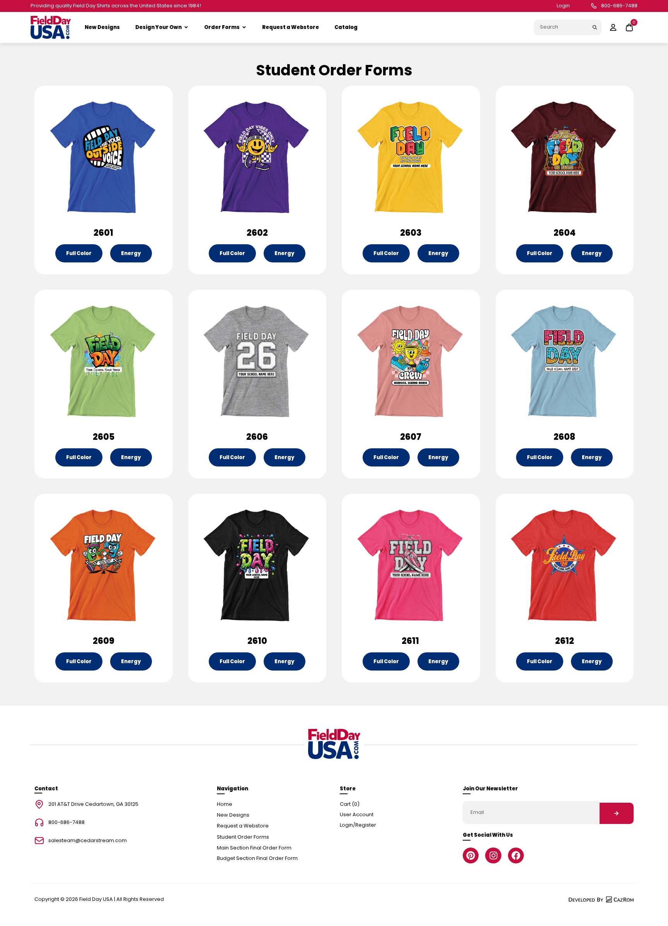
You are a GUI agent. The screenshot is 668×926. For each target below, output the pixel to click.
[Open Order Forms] (244, 27)
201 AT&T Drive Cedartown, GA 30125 (93, 804)
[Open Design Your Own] (186, 27)
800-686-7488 (619, 6)
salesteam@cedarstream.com (87, 840)
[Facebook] (516, 855)
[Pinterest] (471, 855)
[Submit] (595, 27)
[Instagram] (493, 855)
